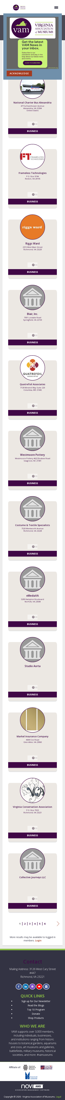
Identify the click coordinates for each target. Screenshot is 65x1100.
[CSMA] (48, 1067)
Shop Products (36, 1018)
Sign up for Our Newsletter (36, 1001)
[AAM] (30, 1067)
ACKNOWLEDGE (19, 73)
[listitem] (32, 107)
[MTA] (32, 1075)
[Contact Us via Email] (46, 986)
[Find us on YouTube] (39, 986)
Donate (36, 1013)
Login (38, 940)
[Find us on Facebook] (19, 986)
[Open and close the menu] (44, 7)
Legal (58, 1096)
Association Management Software (32, 1090)
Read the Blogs (36, 1005)
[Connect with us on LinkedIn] (25, 986)
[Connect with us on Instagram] (32, 986)
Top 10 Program (36, 1009)
